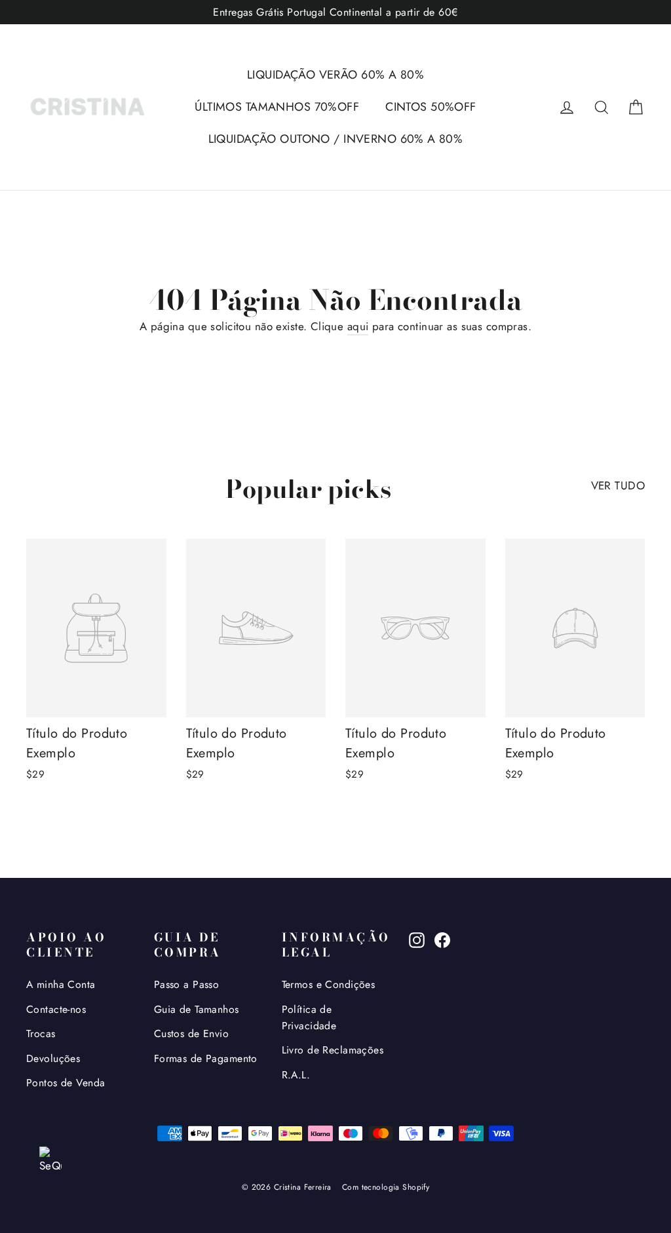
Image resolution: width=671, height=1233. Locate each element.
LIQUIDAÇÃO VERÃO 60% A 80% (335, 74)
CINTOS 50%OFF (430, 106)
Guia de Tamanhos (196, 1009)
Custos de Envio (191, 1033)
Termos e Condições (328, 984)
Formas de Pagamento (206, 1058)
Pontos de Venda (65, 1082)
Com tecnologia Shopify (385, 1187)
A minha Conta (61, 984)
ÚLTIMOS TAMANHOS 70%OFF (277, 106)
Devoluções (53, 1058)
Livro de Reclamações (333, 1049)
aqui (358, 326)
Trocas (41, 1033)
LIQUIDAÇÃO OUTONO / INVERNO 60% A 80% (335, 138)
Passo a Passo (187, 984)
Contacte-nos (56, 1009)
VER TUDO (618, 485)
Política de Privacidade (309, 1017)
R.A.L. (296, 1074)
